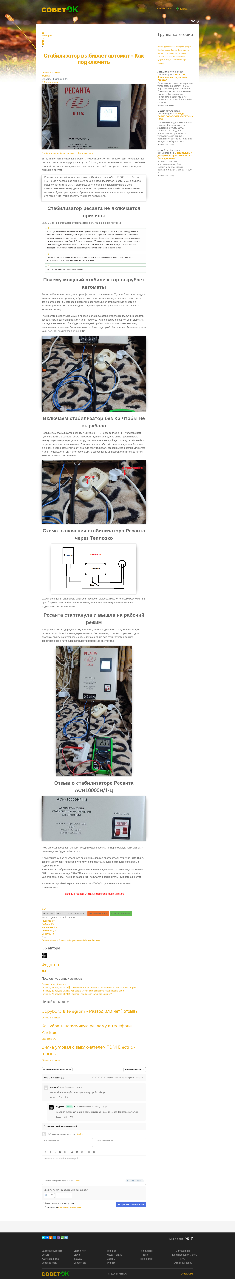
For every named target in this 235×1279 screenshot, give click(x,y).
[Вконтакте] (187, 1238)
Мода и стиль (114, 1254)
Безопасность (49, 1039)
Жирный (45, 1152)
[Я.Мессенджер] (43, 1237)
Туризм (111, 1262)
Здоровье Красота (52, 1250)
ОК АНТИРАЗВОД (98, 913)
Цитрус (178, 53)
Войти (80, 1134)
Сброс (77, 1181)
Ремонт (184, 53)
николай (54, 1087)
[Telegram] (66, 1237)
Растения (168, 57)
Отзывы (54, 940)
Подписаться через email (58, 1069)
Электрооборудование (70, 940)
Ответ (53, 1097)
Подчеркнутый (55, 1152)
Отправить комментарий (131, 1204)
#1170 (79, 1087)
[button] (94, 41)
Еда (158, 50)
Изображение (77, 1152)
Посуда (168, 60)
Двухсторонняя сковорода (174, 47)
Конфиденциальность (184, 1254)
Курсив (50, 1152)
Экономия (176, 60)
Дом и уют (80, 1250)
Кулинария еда (50, 1258)
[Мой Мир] (54, 1237)
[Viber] (58, 1237)
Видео (82, 1152)
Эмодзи (65, 1152)
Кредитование (183, 50)
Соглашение (183, 1250)
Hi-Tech (144, 1254)
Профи (160, 47)
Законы (111, 1258)
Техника (111, 1250)
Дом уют (188, 47)
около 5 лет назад (167, 105)
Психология (146, 1250)
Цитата (60, 1152)
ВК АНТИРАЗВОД (76, 913)
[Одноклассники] (50, 1237)
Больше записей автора (54, 984)
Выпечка (182, 57)
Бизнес (176, 57)
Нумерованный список (94, 1152)
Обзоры (46, 940)
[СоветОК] (60, 9)
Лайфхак (86, 940)
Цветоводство (162, 53)
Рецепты (160, 63)
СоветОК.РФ (187, 1273)
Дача (77, 1254)
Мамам (78, 1258)
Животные (80, 1262)
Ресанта (96, 940)
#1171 (105, 1107)
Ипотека (174, 50)
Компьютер (165, 50)
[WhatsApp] (62, 1237)
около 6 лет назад (167, 176)
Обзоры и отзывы (51, 72)
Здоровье (161, 60)
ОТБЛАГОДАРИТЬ (121, 913)
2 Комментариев (50, 82)
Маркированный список (89, 1152)
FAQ (182, 1258)
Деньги (46, 1254)
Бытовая (160, 57)
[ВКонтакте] (47, 1237)
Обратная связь (183, 1262)
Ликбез (171, 53)
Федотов (46, 75)
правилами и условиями (69, 1207)
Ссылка (72, 1152)
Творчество (146, 1258)
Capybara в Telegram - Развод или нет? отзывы (90, 1011)
